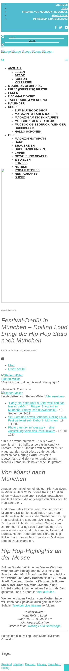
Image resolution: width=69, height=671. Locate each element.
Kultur (10, 310)
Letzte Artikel (16, 369)
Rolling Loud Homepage (44, 626)
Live (14, 310)
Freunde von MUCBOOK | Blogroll (45, 12)
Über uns (62, 5)
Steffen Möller (10, 379)
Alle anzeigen (55, 396)
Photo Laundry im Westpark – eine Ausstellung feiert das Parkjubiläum (31, 429)
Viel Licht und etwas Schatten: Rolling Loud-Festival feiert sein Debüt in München (37, 418)
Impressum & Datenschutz (50, 19)
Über (11, 365)
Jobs (64, 8)
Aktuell (4, 310)
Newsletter (60, 15)
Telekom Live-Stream (26, 605)
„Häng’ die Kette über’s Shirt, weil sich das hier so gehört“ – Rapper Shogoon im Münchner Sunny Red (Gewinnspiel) (36, 406)
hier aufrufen (45, 592)
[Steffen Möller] (12, 375)
